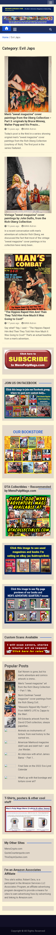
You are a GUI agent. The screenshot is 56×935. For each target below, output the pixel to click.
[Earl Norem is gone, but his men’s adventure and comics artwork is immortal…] (10, 675)
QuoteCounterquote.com (17, 852)
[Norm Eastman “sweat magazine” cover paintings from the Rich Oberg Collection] (10, 699)
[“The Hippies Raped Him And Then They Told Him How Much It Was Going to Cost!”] (28, 282)
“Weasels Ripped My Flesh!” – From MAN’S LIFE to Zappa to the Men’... (34, 711)
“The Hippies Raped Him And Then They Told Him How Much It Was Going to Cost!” (25, 315)
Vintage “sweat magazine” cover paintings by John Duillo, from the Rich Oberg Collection (25, 218)
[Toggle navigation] (15, 29)
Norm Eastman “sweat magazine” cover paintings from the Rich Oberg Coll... (34, 699)
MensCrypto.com (13, 848)
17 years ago (13, 323)
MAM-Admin (30, 129)
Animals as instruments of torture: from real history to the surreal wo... (34, 734)
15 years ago (13, 129)
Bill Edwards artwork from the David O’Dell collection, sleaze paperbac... (34, 722)
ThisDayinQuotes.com (15, 857)
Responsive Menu (50, 3)
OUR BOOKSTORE (28, 432)
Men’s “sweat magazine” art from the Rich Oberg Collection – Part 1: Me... (34, 687)
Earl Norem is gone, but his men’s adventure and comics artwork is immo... (32, 675)
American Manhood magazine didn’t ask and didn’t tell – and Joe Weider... (33, 746)
